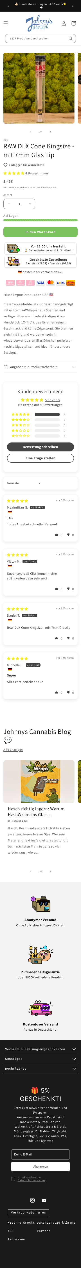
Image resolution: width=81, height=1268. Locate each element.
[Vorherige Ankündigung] (8, 6)
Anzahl (7, 195)
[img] (17, 501)
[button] (6, 23)
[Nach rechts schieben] (50, 132)
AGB (11, 1231)
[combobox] (40, 38)
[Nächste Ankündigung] (73, 6)
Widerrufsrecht (21, 1222)
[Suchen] (71, 38)
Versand (19, 187)
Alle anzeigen (13, 750)
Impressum (16, 1239)
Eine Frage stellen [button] (41, 458)
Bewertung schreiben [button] (40, 446)
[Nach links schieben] (31, 132)
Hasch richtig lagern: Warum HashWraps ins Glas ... (36, 811)
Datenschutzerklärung (32, 1180)
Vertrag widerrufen (28, 1212)
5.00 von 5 (52, 400)
